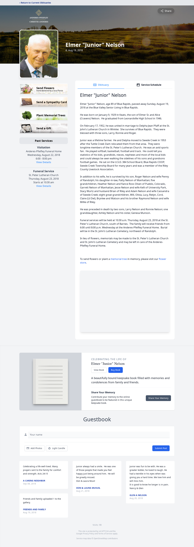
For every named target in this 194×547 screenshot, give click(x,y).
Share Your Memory (158, 398)
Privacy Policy (88, 533)
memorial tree (118, 259)
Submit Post (161, 448)
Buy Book (115, 369)
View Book (99, 369)
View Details (43, 162)
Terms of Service (105, 533)
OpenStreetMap (100, 538)
